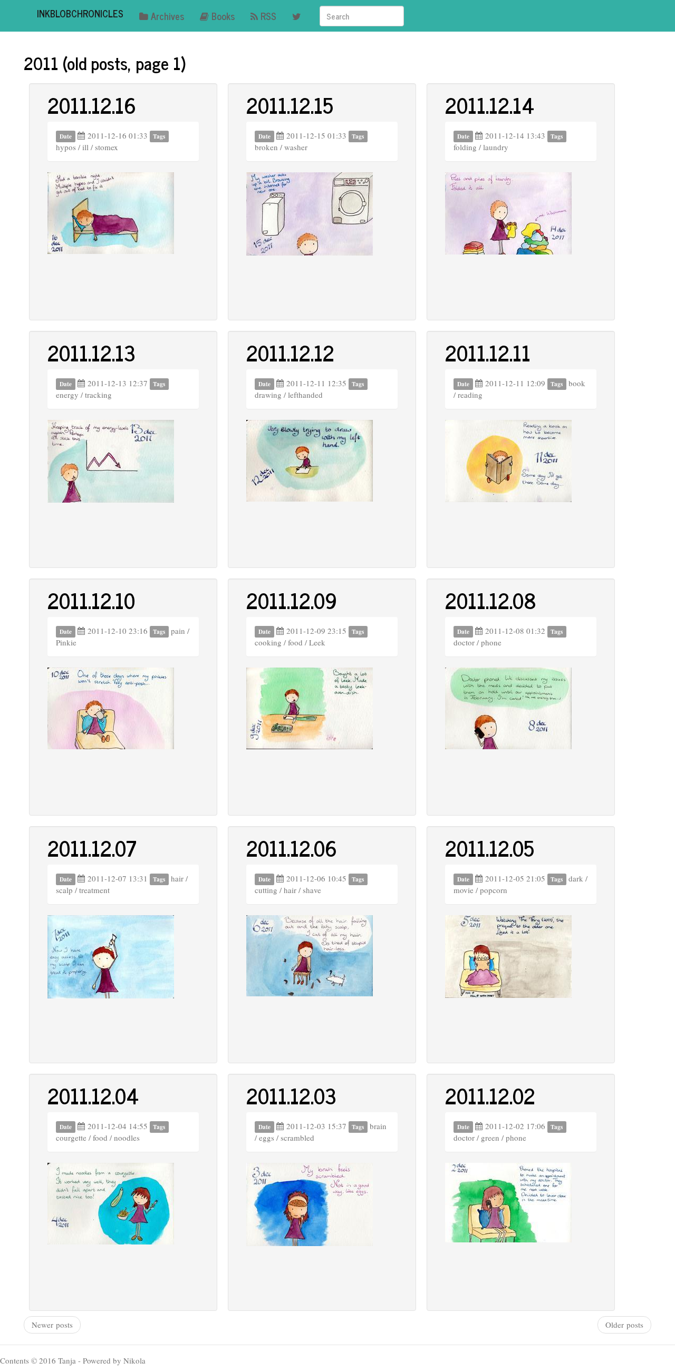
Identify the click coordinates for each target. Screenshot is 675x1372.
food (295, 642)
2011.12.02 (490, 1095)
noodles (127, 1137)
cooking (268, 642)
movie (464, 890)
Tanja (67, 1360)
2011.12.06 (291, 848)
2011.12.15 (289, 105)
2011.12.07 (92, 848)
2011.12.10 (91, 600)
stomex (106, 147)
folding (465, 147)
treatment (94, 890)
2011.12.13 (91, 352)
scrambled (297, 1137)
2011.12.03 (291, 1095)
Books (223, 16)
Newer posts (52, 1324)
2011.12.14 (489, 105)
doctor (464, 642)
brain (378, 1126)
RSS (268, 16)
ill (85, 147)
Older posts (624, 1324)
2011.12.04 (93, 1095)
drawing (268, 394)
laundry (495, 147)
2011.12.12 (290, 352)
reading (470, 394)
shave (312, 890)
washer (295, 147)
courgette (71, 1137)
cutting (266, 890)
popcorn (493, 890)
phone (491, 642)
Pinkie (66, 642)
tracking (98, 394)
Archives (167, 16)
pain (178, 630)
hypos (66, 147)
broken (266, 147)
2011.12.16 (91, 105)
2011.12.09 (291, 600)
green (490, 1137)
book (576, 383)
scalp (64, 890)
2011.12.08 (490, 600)
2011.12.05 (489, 848)
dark (575, 878)
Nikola (134, 1360)
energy (67, 394)
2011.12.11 (488, 352)
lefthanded (305, 394)
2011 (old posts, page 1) (105, 62)
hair (177, 878)
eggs (266, 1137)
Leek (317, 642)
